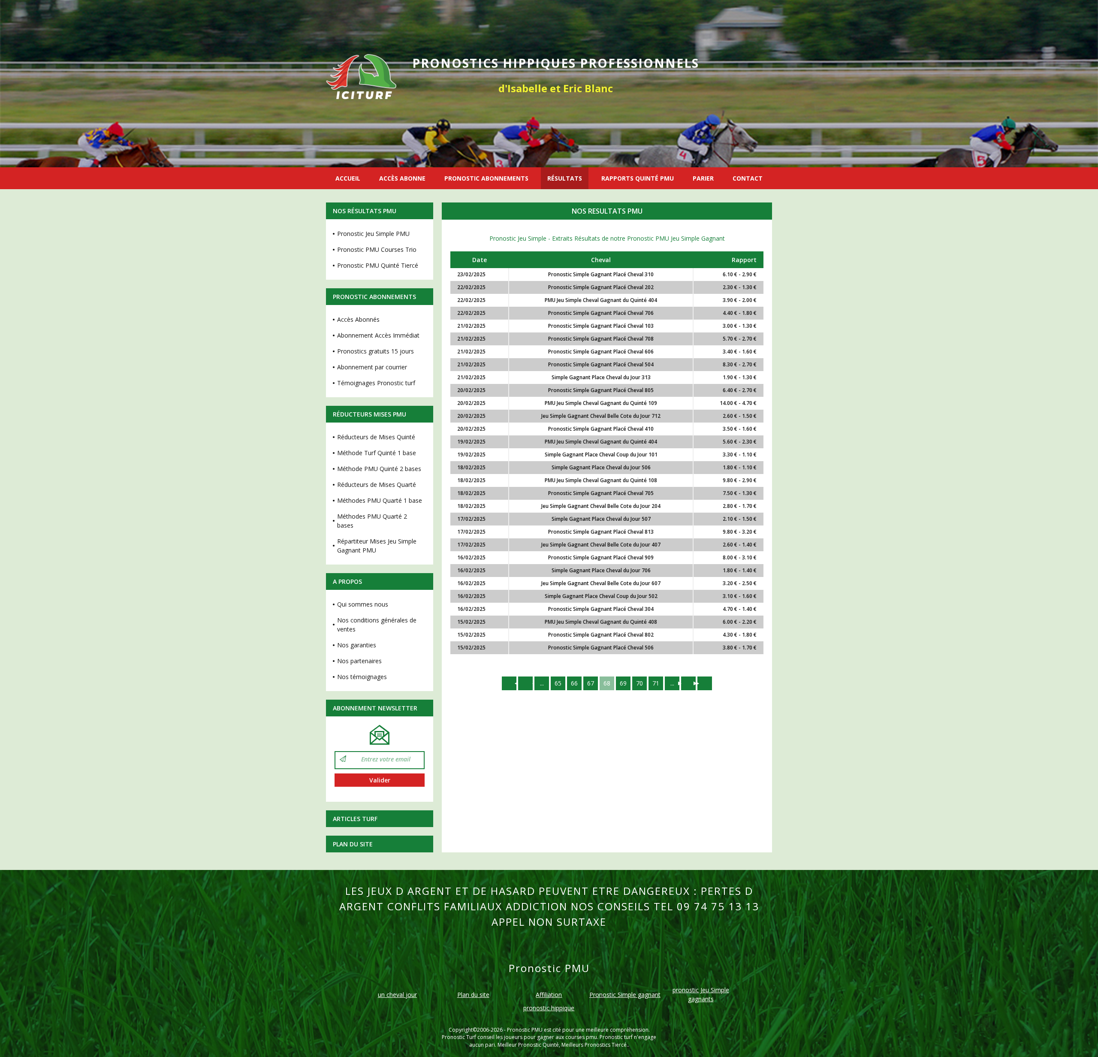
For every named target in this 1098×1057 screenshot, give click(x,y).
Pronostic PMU (525, 1029)
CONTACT (748, 178)
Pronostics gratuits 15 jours (375, 351)
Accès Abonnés (358, 319)
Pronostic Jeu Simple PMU (373, 234)
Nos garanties (356, 645)
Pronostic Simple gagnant (625, 995)
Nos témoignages (362, 677)
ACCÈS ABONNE (402, 178)
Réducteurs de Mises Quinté (376, 437)
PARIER (703, 178)
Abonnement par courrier (372, 367)
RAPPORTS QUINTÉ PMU (637, 178)
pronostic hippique (548, 1008)
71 (655, 683)
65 (558, 683)
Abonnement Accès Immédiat (378, 335)
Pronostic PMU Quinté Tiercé (377, 265)
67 (590, 683)
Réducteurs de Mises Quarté (376, 484)
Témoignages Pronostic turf (376, 383)
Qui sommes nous (362, 604)
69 (623, 683)
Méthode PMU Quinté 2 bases (379, 469)
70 (639, 683)
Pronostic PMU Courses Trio (376, 249)
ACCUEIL (347, 178)
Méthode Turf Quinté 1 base (376, 453)
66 (574, 683)
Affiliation (549, 995)
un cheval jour (397, 995)
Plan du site (353, 844)
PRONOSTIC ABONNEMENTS (486, 178)
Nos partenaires (359, 661)
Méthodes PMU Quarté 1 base (379, 500)
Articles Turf (355, 819)
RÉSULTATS (564, 178)
